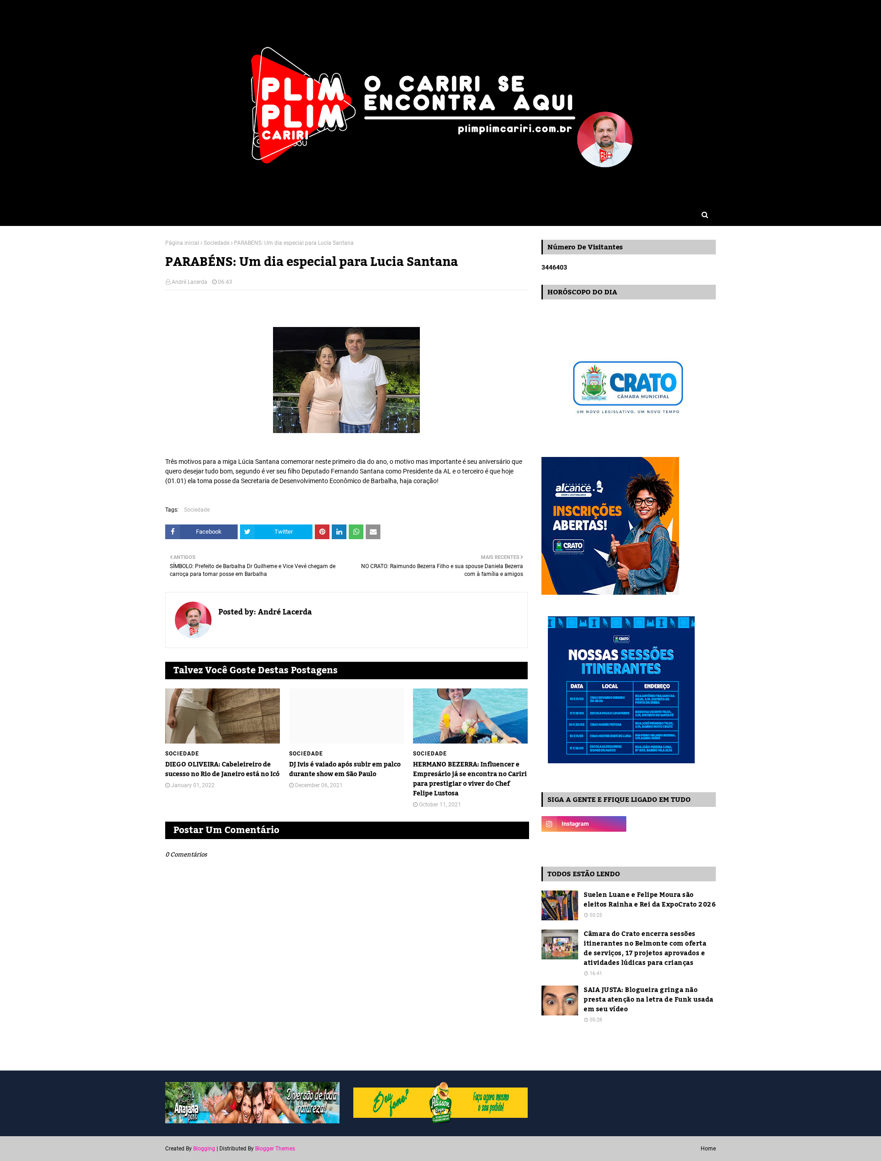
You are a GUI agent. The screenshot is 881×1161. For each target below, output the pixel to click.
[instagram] (583, 824)
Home (708, 1148)
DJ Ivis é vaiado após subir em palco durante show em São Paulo (345, 769)
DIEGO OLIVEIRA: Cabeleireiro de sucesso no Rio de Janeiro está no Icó (222, 769)
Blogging (204, 1148)
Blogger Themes (275, 1148)
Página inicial (182, 243)
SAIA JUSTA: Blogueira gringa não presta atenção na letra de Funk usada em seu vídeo (649, 1000)
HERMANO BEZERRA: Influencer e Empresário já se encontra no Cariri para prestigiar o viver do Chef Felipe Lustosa (470, 779)
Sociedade (216, 243)
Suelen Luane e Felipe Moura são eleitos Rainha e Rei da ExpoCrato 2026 (650, 900)
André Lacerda (189, 282)
